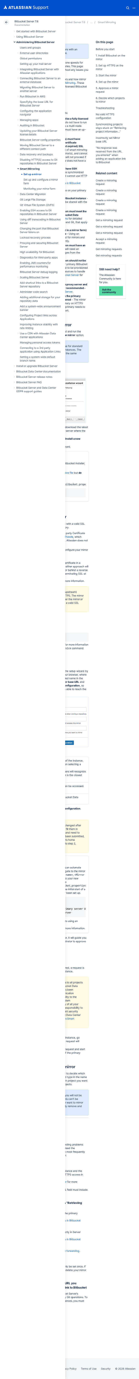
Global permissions (31, 58)
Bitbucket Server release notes (34, 376)
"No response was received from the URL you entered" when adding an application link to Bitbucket (111, 155)
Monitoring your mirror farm (39, 188)
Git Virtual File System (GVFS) (37, 204)
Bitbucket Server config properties (40, 139)
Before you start (105, 49)
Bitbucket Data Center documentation (38, 371)
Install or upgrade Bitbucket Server (36, 365)
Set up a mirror (33, 174)
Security (106, 1368)
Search (128, 8)
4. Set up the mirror (107, 81)
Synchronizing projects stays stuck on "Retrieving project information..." (111, 128)
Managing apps (29, 119)
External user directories (34, 52)
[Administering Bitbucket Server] (91, 22)
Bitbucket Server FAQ (29, 382)
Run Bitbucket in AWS (32, 96)
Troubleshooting (105, 107)
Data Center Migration (33, 194)
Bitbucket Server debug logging (39, 271)
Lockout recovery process (35, 237)
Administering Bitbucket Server (35, 42)
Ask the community (109, 291)
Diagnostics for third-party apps (39, 257)
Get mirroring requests (109, 249)
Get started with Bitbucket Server (36, 31)
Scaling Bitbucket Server (34, 277)
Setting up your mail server (35, 63)
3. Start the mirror (106, 75)
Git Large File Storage (32, 199)
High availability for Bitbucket (37, 251)
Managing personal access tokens (40, 342)
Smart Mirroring (30, 168)
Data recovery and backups (36, 154)
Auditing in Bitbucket (32, 125)
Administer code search (33, 291)
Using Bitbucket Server (29, 36)
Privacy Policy (68, 1368)
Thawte (68, 536)
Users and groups (30, 47)
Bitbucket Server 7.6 (26, 21)
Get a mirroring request (109, 220)
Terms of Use (88, 1368)
